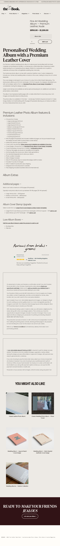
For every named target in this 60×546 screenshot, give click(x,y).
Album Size (38, 36)
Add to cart (45, 42)
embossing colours (36, 148)
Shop (3, 13)
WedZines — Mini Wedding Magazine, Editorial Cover (38, 259)
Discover (46, 13)
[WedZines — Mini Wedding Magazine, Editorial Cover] (26, 259)
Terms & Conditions (19, 327)
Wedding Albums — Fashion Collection (17, 486)
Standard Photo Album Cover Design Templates (37, 84)
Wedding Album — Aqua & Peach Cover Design (17, 452)
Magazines (24, 13)
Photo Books (35, 13)
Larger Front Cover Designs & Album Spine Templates (31, 208)
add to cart (53, 211)
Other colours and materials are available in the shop (36, 144)
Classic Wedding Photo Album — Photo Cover (43, 417)
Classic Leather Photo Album (17, 416)
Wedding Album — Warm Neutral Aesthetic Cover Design (42, 452)
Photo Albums (13, 13)
